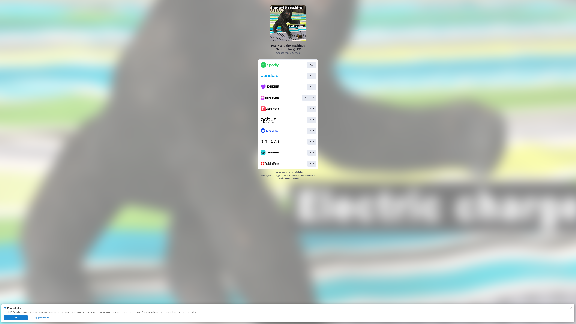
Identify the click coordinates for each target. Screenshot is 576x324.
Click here (309, 175)
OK (16, 318)
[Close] (571, 307)
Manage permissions (40, 318)
